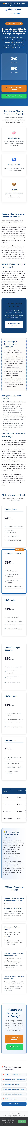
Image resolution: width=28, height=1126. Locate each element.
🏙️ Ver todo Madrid (14, 1103)
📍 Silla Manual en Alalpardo (11, 1084)
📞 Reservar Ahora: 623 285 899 (14, 88)
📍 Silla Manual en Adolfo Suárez (12, 1074)
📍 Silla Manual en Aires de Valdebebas (14, 1079)
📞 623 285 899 (14, 13)
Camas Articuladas (7, 1115)
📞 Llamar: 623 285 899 (14, 1038)
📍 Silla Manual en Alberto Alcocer (12, 1094)
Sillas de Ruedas (9, 1116)
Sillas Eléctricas (17, 1116)
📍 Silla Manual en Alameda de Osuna (13, 1089)
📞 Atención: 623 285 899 (14, 325)
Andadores (23, 1116)
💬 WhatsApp (15, 1047)
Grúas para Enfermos (16, 1115)
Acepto (22, 1121)
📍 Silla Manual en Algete (10, 1099)
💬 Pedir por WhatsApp (14, 96)
